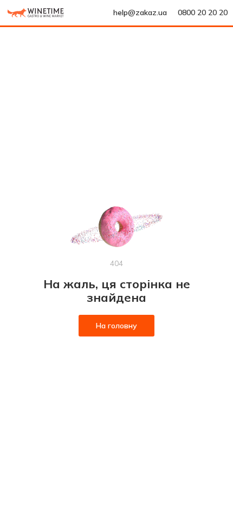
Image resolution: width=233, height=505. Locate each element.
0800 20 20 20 (203, 12)
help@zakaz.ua (140, 12)
